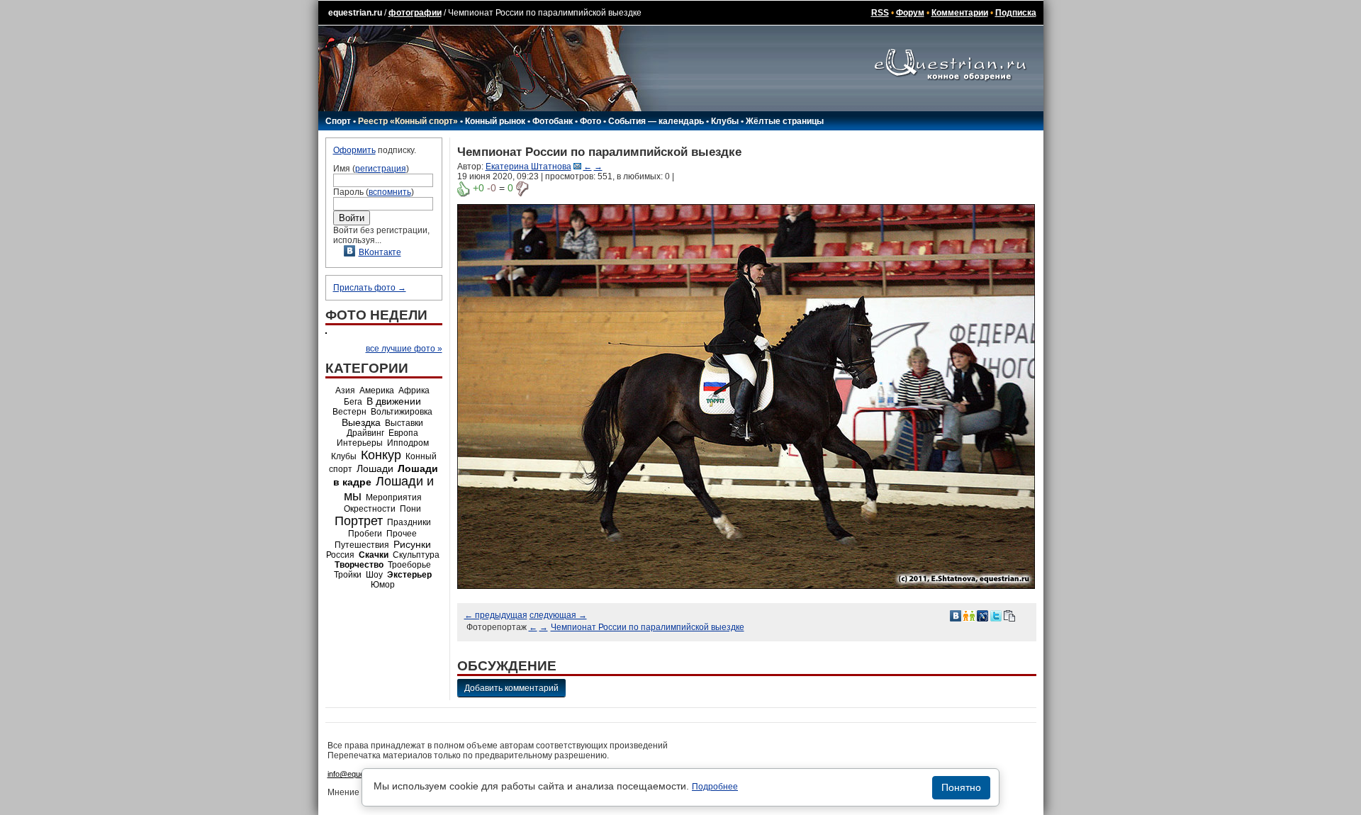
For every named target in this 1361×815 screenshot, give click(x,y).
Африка (414, 390)
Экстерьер (409, 575)
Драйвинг (365, 433)
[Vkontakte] (955, 615)
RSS (880, 13)
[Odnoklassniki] (969, 615)
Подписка (1015, 13)
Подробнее (715, 787)
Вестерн (349, 412)
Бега (353, 402)
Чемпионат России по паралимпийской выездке (647, 627)
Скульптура (416, 555)
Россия (340, 555)
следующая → (558, 615)
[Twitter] (996, 615)
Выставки (404, 423)
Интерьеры (360, 443)
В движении (393, 401)
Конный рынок (495, 121)
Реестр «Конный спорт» (408, 121)
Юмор (383, 585)
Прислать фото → (369, 288)
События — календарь (656, 121)
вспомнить (390, 192)
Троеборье (409, 565)
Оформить (354, 150)
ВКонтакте (380, 252)
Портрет (359, 521)
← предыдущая (495, 615)
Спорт (338, 121)
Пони (410, 509)
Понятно (961, 787)
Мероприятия (394, 497)
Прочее (401, 534)
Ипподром (408, 443)
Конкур (381, 455)
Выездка (361, 422)
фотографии (415, 13)
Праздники (409, 522)
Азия (345, 390)
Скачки (373, 555)
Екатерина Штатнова (528, 167)
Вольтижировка (401, 412)
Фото (590, 121)
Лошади (375, 468)
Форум (910, 13)
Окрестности (370, 509)
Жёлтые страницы (785, 121)
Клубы (725, 121)
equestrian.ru (355, 13)
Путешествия (362, 545)
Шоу (374, 575)
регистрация (380, 169)
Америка (376, 390)
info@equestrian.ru (360, 774)
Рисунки (412, 544)
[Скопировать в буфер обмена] (1009, 615)
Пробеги (365, 534)
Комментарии (959, 13)
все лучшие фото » (404, 349)
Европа (403, 433)
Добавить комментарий (511, 688)
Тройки (348, 575)
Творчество (359, 565)
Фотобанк (552, 121)
